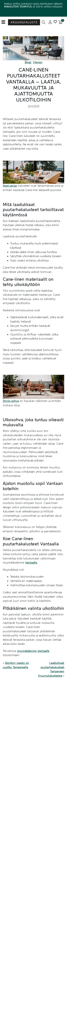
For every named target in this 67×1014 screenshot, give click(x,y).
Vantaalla (31, 562)
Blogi (28, 62)
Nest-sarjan (10, 185)
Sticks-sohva (11, 401)
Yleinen (37, 62)
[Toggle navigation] (4, 22)
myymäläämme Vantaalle (33, 651)
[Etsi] (43, 22)
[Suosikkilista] (55, 22)
